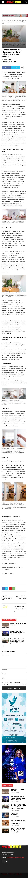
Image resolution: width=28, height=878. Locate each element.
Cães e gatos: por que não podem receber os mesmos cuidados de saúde (18, 822)
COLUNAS (7, 20)
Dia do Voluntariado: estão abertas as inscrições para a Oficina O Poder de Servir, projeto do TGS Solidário (17, 641)
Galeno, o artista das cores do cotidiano (18, 624)
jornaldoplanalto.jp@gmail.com (15, 857)
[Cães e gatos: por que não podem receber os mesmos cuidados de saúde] (5, 823)
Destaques (4, 635)
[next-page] (5, 646)
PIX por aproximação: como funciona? (21, 597)
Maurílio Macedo (7, 59)
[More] (22, 67)
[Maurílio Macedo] (7, 609)
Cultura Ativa (4, 627)
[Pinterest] (10, 588)
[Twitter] (6, 588)
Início (3, 20)
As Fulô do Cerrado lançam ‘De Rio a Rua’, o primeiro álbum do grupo (18, 829)
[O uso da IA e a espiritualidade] (5, 815)
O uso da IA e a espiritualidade (15, 813)
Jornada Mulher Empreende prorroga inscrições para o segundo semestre (17, 633)
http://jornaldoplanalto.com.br (20, 608)
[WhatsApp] (13, 588)
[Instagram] (6, 861)
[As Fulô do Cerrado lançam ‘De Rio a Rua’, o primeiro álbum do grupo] (5, 830)
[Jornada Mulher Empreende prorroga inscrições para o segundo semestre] (5, 633)
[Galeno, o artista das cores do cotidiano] (5, 625)
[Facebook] (3, 588)
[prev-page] (3, 646)
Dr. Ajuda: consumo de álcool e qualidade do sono (7, 598)
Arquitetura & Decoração (15, 20)
